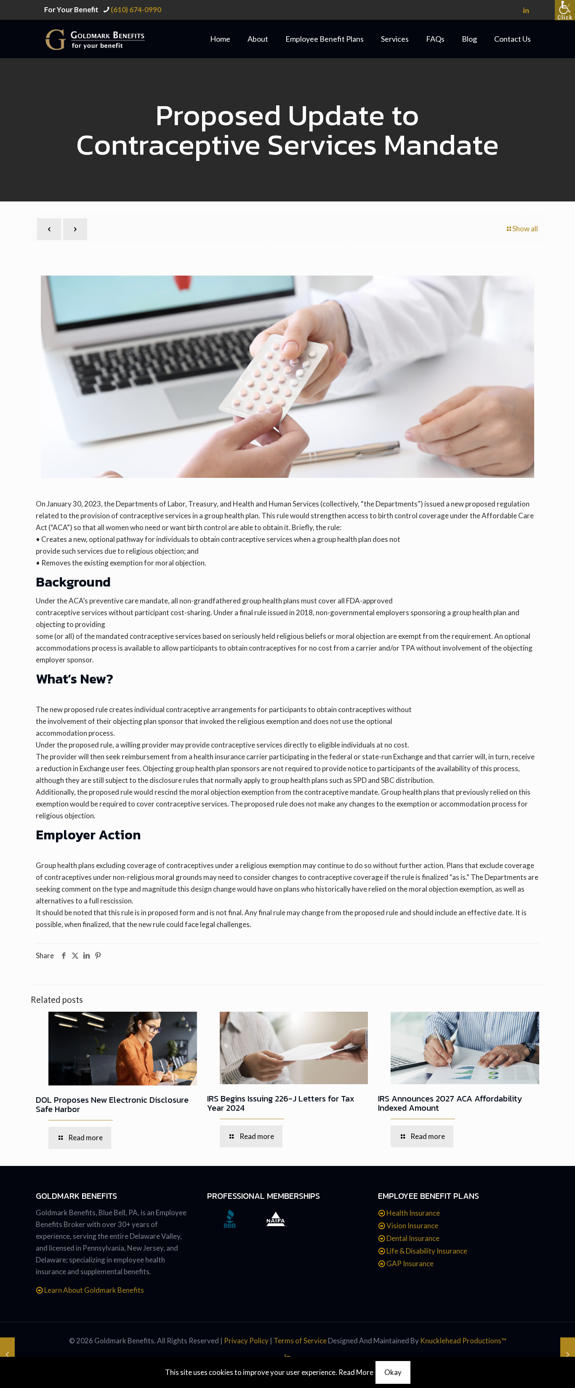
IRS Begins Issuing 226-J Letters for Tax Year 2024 (280, 1103)
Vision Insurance (412, 1225)
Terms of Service (300, 1340)
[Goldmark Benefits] (104, 39)
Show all (525, 228)
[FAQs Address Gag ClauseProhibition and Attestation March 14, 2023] (567, 1354)
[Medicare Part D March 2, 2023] (7, 1354)
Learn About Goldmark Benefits (94, 1290)
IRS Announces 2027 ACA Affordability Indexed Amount (450, 1103)
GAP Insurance (410, 1263)
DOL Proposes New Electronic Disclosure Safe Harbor (112, 1104)
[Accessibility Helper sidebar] (565, 10)
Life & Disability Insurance (426, 1250)
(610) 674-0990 (136, 9)
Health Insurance (413, 1212)
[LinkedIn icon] (526, 10)
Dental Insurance (412, 1238)
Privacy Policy (246, 1340)
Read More (355, 1372)
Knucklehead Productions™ (463, 1340)
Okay (393, 1372)
